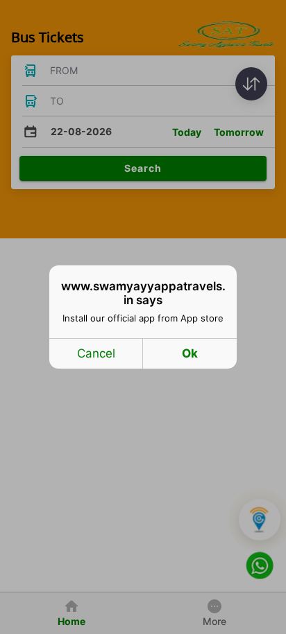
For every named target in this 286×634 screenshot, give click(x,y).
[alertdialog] (143, 317)
